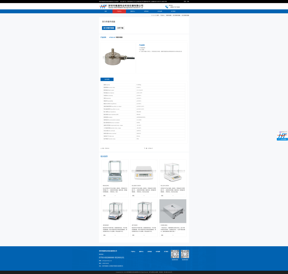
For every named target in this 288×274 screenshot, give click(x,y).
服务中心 (132, 11)
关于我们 (173, 11)
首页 (106, 11)
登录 (185, 1)
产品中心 (119, 11)
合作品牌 (160, 11)
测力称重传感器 (176, 15)
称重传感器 (168, 15)
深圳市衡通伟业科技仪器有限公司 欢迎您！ (109, 1)
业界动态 (146, 11)
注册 (188, 1)
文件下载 (120, 28)
